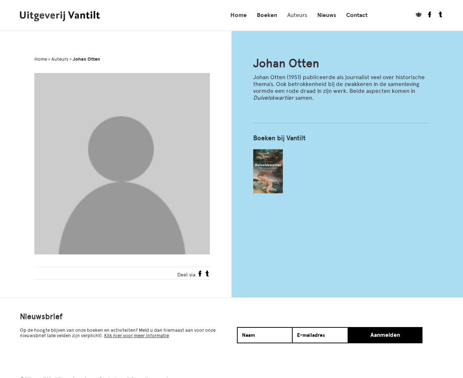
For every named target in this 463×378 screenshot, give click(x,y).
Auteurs (297, 15)
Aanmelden (385, 335)
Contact (357, 15)
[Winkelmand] (416, 15)
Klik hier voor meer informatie (136, 335)
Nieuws (326, 15)
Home (238, 15)
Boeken (267, 15)
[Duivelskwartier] (268, 171)
